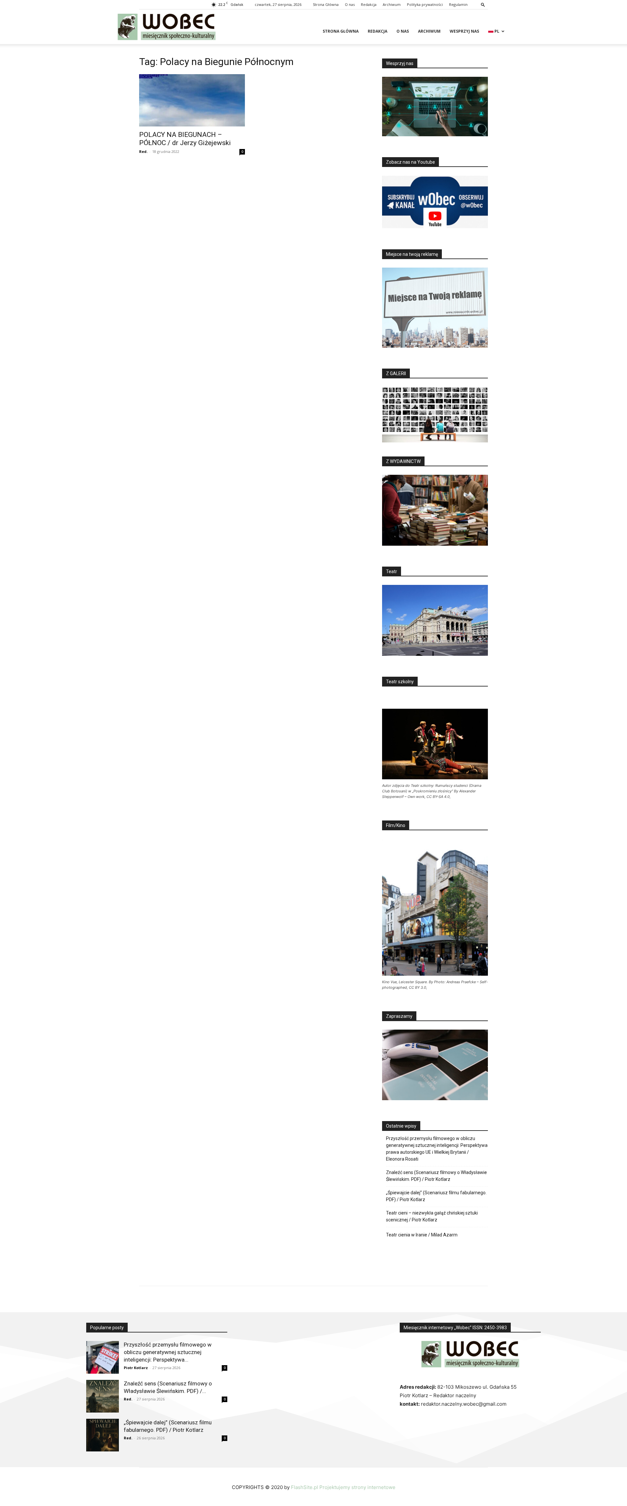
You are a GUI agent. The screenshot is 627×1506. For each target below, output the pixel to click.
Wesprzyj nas (464, 31)
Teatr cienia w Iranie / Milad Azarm (422, 1234)
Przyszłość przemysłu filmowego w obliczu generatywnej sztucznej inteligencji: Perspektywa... (168, 1352)
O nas (350, 4)
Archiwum (392, 4)
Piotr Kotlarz (136, 1367)
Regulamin (458, 4)
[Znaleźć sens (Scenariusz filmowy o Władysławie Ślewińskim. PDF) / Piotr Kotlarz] (102, 1396)
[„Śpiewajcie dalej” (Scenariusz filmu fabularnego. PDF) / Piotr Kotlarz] (102, 1435)
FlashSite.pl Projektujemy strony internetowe (343, 1487)
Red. (143, 151)
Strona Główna (326, 4)
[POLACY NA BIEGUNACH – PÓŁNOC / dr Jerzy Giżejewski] (192, 100)
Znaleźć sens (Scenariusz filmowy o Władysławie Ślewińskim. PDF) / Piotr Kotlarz (436, 1176)
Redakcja (369, 4)
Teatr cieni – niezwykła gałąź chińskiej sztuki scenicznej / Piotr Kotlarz (432, 1216)
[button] (483, 4)
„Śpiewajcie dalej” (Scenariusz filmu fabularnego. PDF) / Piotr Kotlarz (436, 1196)
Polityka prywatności (425, 4)
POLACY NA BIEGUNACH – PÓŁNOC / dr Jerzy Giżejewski (185, 139)
